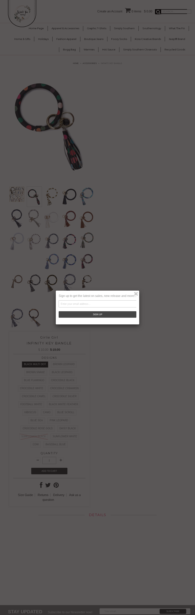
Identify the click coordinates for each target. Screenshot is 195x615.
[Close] (136, 294)
